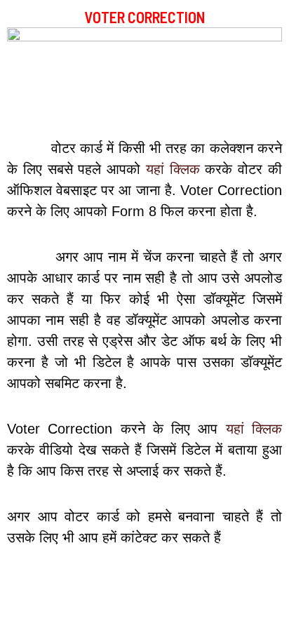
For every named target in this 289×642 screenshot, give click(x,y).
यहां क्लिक (173, 169)
